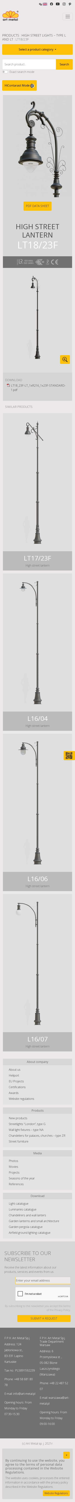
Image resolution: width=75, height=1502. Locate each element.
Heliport (14, 1075)
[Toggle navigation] (68, 16)
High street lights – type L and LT (34, 37)
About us (14, 1070)
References (16, 1184)
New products (18, 1118)
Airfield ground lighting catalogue (29, 1233)
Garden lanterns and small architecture (34, 1221)
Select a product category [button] (36, 49)
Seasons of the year (22, 1178)
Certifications (17, 1087)
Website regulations (21, 1099)
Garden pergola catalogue (26, 1227)
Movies (13, 1167)
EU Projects (16, 1081)
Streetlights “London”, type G (27, 1124)
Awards (14, 1093)
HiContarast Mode (17, 85)
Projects (14, 1172)
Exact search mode (21, 72)
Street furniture (18, 1141)
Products (10, 35)
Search (64, 64)
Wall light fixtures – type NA (26, 1130)
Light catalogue (18, 1204)
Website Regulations (56, 1493)
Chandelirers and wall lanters (27, 1215)
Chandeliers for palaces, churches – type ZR (37, 1136)
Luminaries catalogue (22, 1209)
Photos (13, 1161)
